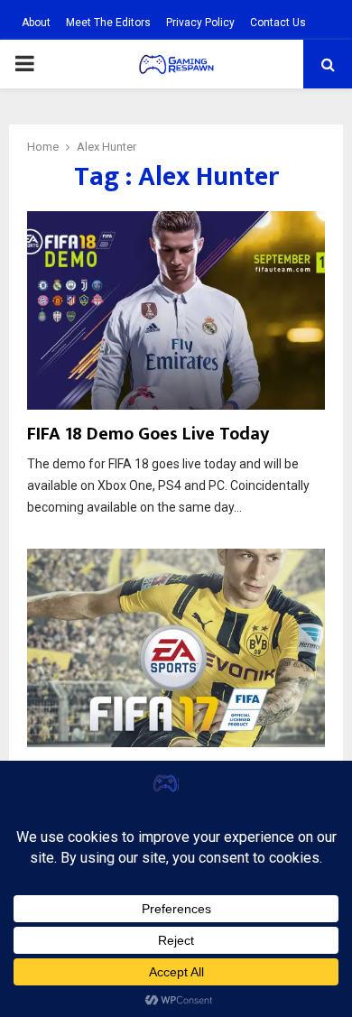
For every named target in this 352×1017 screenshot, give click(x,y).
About (36, 22)
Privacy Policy (200, 22)
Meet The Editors (108, 22)
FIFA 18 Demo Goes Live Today (148, 434)
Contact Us (278, 22)
